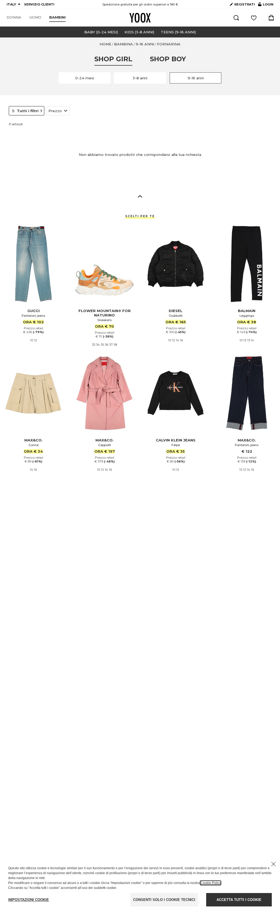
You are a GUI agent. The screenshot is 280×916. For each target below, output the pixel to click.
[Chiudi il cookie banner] (273, 864)
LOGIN (265, 5)
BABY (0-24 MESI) (101, 32)
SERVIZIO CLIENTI (39, 4)
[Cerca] (236, 17)
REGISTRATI (244, 4)
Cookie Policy (210, 883)
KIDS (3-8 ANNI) (139, 32)
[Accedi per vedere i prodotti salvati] (253, 17)
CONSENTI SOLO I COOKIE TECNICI (164, 900)
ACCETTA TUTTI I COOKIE (239, 900)
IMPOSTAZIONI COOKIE (28, 900)
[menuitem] (14, 17)
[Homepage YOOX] (140, 18)
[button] (140, 196)
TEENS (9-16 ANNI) (178, 32)
